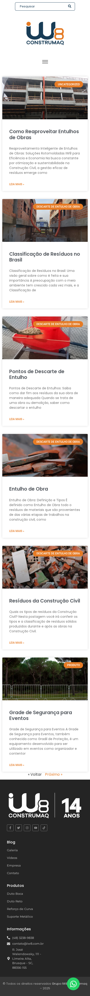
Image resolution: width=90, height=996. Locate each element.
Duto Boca (15, 893)
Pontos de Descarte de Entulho (36, 374)
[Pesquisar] (70, 6)
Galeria (12, 850)
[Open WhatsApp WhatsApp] (73, 984)
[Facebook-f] (10, 827)
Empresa (14, 865)
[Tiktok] (44, 827)
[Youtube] (35, 827)
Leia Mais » (16, 184)
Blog (11, 842)
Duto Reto (14, 901)
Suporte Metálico (20, 916)
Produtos (15, 885)
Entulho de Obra (28, 489)
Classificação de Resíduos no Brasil (44, 257)
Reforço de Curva (20, 909)
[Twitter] (18, 827)
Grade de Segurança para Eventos (40, 715)
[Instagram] (27, 827)
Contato (13, 873)
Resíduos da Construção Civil (44, 600)
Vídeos (12, 858)
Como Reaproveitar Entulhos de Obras (44, 134)
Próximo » (53, 774)
